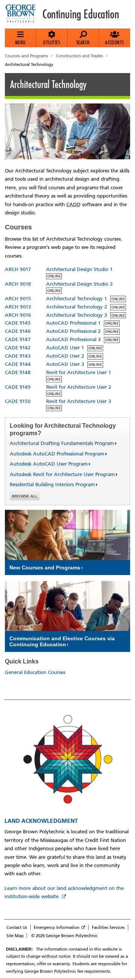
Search (83, 42)
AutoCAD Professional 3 (73, 339)
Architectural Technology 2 (76, 307)
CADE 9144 (18, 364)
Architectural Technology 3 (76, 315)
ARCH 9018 (18, 284)
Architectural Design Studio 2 (79, 284)
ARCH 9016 (18, 315)
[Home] (23, 14)
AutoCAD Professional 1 (73, 323)
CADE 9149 (18, 387)
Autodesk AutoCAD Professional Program (54, 454)
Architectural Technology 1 (76, 298)
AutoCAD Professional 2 (73, 331)
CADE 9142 (18, 347)
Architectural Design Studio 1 (79, 269)
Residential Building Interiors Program (49, 484)
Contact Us (16, 927)
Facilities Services (108, 927)
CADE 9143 (18, 356)
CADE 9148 (18, 372)
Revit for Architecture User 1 (78, 372)
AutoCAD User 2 (65, 356)
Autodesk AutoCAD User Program (46, 464)
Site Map (15, 935)
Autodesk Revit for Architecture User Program (59, 474)
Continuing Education (80, 14)
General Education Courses (35, 672)
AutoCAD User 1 (65, 347)
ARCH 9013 (18, 307)
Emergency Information (57, 927)
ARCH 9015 (18, 298)
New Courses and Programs (44, 568)
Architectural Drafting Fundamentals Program (59, 443)
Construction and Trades (79, 55)
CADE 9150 (18, 401)
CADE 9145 (18, 323)
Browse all (25, 496)
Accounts (114, 42)
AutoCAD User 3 (65, 364)
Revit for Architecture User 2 (78, 387)
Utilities (51, 42)
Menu (20, 42)
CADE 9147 (18, 339)
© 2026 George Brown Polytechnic (64, 935)
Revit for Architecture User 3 (78, 401)
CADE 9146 (18, 331)
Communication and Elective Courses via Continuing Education (62, 641)
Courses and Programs (26, 55)
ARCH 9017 (18, 269)
